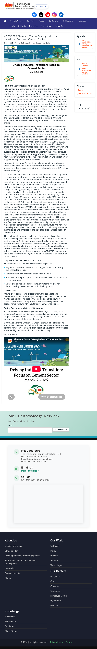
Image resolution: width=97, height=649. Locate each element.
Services (54, 560)
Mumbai (54, 605)
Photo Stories (11, 631)
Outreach (54, 545)
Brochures (10, 626)
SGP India (22, 26)
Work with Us (46, 26)
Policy (53, 550)
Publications (68, 21)
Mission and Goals (13, 545)
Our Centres (54, 21)
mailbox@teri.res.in (30, 470)
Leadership (10, 568)
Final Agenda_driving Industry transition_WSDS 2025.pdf (87, 43)
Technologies (56, 565)
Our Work (30, 21)
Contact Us (58, 26)
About (41, 21)
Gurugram (55, 590)
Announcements (12, 573)
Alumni (8, 577)
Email (10, 425)
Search (43, 6)
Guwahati (54, 586)
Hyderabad (55, 600)
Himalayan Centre (58, 595)
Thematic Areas (16, 21)
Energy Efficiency (84, 93)
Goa (52, 581)
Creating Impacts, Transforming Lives (22, 555)
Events (12, 26)
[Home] (19, 5)
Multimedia (10, 616)
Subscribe (59, 429)
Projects (54, 555)
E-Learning (33, 26)
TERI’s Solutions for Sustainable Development (20, 562)
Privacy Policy (56, 642)
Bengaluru (55, 576)
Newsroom (82, 21)
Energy (80, 90)
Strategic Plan (11, 550)
